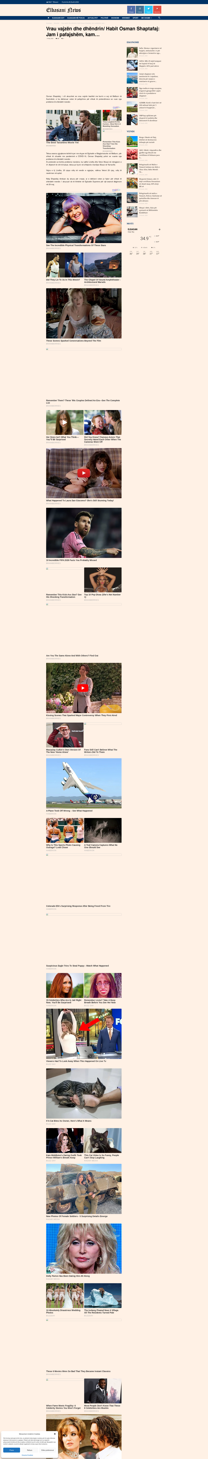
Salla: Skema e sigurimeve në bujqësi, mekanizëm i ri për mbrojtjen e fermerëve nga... (150, 50)
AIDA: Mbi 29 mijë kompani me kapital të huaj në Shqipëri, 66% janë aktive (150, 63)
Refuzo (29, 1450)
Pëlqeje (131, 6)
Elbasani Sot (58, 18)
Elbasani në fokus (76, 18)
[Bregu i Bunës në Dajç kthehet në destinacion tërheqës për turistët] (132, 141)
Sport (135, 18)
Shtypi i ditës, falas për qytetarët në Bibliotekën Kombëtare (148, 210)
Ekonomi (115, 18)
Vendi (131, 131)
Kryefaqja (49, 23)
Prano (12, 1450)
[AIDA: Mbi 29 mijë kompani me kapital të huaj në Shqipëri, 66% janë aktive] (132, 65)
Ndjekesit (149, 6)
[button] (55, 1434)
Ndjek (140, 6)
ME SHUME (145, 18)
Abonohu (157, 6)
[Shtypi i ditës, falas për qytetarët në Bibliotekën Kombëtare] (132, 211)
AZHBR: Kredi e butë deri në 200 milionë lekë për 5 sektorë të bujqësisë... (150, 105)
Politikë (104, 18)
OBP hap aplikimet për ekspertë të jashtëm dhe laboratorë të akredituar (148, 118)
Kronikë (126, 18)
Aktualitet (93, 18)
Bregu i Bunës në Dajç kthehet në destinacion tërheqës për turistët (148, 139)
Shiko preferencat (47, 1450)
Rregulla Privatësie (27, 1455)
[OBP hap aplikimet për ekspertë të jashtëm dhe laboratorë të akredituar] (132, 119)
